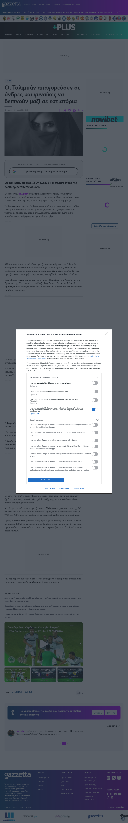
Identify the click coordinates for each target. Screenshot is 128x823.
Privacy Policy (78, 489)
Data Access (64, 489)
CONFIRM (46, 480)
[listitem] (64, 377)
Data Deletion (49, 489)
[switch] (95, 383)
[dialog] (64, 411)
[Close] (107, 334)
